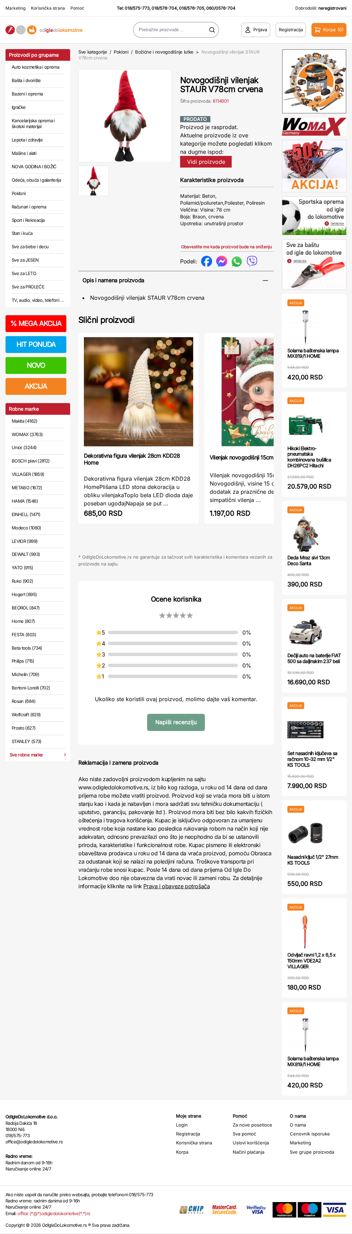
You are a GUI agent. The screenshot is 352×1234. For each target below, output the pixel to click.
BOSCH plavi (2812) (31, 461)
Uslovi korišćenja (251, 1142)
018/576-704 (164, 8)
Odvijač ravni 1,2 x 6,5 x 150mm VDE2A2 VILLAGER (311, 960)
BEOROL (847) (26, 607)
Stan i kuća (22, 233)
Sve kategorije (92, 52)
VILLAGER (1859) (28, 474)
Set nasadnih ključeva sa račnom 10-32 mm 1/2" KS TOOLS (312, 759)
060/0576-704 (220, 8)
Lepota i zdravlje (27, 139)
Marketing (15, 8)
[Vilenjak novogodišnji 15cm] (264, 392)
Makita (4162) (24, 421)
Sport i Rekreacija (28, 220)
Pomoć (77, 8)
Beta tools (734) (27, 648)
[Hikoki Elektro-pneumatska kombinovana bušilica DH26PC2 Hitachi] (305, 425)
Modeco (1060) (26, 527)
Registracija (188, 1133)
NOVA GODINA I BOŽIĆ (34, 166)
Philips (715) (23, 661)
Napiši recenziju (176, 722)
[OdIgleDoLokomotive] (44, 30)
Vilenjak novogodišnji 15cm (241, 457)
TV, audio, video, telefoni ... (38, 300)
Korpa (182, 1152)
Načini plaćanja (248, 1152)
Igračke (18, 107)
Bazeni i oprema (27, 93)
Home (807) (23, 621)
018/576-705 (191, 8)
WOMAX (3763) (27, 434)
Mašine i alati (24, 153)
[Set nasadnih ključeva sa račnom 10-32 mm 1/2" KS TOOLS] (305, 730)
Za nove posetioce (252, 1125)
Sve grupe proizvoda (312, 1152)
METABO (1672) (27, 487)
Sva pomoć (244, 1133)
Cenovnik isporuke (310, 1133)
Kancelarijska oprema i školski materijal (33, 123)
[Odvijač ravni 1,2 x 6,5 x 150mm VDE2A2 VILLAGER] (305, 931)
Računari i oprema (29, 206)
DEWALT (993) (26, 554)
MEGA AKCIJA (36, 323)
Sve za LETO (24, 273)
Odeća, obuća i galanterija (36, 180)
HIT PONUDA (36, 344)
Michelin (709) (25, 674)
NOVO (36, 365)
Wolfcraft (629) (26, 714)
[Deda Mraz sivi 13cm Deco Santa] (305, 534)
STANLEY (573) (27, 741)
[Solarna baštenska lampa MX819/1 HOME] (305, 327)
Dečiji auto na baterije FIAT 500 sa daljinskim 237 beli (314, 658)
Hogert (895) (24, 594)
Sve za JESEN (25, 260)
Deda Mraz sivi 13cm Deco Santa (308, 560)
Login (182, 1125)
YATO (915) (22, 567)
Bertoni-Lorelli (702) (31, 687)
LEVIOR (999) (24, 541)
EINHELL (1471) (26, 514)
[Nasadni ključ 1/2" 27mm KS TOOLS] (305, 833)
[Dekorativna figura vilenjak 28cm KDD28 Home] (138, 392)
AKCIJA (36, 386)
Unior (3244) (24, 447)
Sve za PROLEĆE (28, 286)
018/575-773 (137, 8)
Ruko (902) (22, 581)
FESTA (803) (24, 634)
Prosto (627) (23, 728)
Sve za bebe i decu (30, 246)
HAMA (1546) (25, 501)
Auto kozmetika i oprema (35, 67)
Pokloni (18, 193)
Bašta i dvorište (26, 80)
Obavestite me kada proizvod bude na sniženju (226, 246)
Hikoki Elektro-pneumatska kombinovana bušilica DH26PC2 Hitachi (309, 456)
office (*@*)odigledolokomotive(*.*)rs (54, 1213)
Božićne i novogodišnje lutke (164, 52)
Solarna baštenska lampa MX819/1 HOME (313, 353)
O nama (298, 1125)
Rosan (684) (23, 701)
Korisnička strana (48, 8)
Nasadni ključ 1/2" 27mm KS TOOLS (312, 860)
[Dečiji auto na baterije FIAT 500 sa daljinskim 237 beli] (305, 632)
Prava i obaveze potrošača (176, 886)
